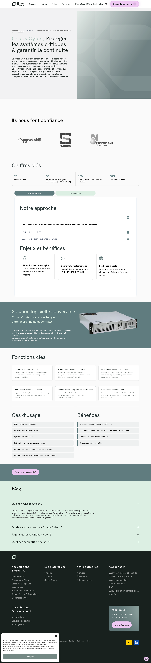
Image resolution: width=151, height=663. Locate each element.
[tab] (34, 193)
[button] (56, 636)
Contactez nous (122, 625)
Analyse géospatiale (118, 580)
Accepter (30, 657)
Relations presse (84, 580)
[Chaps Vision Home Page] (18, 4)
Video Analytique (117, 583)
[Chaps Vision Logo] (75, 557)
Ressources (66, 4)
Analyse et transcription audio (123, 572)
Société (54, 4)
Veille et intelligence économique (21, 585)
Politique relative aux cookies (79, 641)
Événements (82, 576)
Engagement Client (21, 580)
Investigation (18, 617)
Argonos (48, 576)
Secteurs (43, 4)
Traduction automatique (23, 590)
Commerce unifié (20, 597)
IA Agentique (80, 4)
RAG (111, 587)
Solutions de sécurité (62, 30)
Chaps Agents (50, 580)
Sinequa (48, 572)
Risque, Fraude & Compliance (25, 594)
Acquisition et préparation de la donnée (124, 592)
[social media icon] (129, 642)
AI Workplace (18, 576)
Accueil (15, 30)
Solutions (32, 4)
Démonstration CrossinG (25, 472)
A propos (81, 572)
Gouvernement (43, 30)
